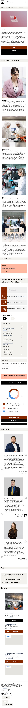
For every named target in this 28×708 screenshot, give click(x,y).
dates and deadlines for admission (14, 420)
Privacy (4, 701)
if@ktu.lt (10, 628)
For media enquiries (7, 704)
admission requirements (14, 417)
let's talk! (14, 50)
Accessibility (6, 697)
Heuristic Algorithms (7, 335)
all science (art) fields (14, 424)
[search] (10, 2)
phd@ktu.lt (10, 616)
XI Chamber (8, 655)
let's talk (14, 620)
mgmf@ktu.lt (11, 658)
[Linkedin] (25, 515)
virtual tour (15, 631)
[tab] (4, 318)
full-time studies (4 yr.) (21, 296)
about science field (14, 53)
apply (14, 47)
